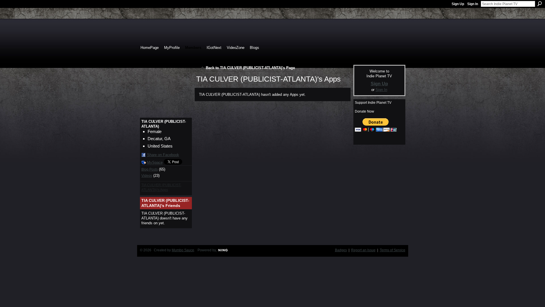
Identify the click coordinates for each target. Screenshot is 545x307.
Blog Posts (149, 169)
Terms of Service (392, 250)
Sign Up (458, 4)
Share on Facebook (163, 155)
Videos (146, 176)
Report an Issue (363, 250)
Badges (341, 250)
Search (539, 3)
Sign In (472, 4)
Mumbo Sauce (183, 250)
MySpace (155, 162)
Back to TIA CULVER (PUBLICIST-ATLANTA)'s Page (250, 68)
